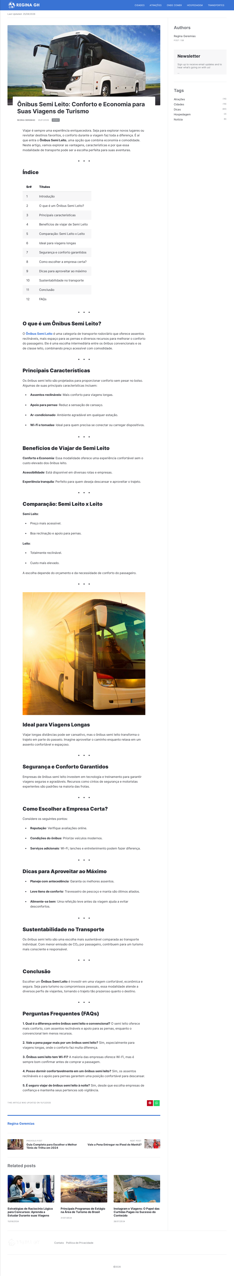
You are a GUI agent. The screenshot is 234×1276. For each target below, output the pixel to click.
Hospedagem (195, 5)
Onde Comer (174, 5)
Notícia (178, 119)
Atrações (156, 5)
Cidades (139, 5)
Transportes (216, 5)
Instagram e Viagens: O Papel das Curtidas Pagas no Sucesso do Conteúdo (137, 1212)
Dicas (56, 120)
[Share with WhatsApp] (157, 1103)
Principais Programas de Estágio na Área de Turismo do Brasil (83, 1210)
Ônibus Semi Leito (39, 334)
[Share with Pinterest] (150, 1103)
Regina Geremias (26, 120)
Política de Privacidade (79, 1242)
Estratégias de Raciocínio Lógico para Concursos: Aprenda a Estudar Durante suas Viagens (30, 1212)
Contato (59, 1242)
